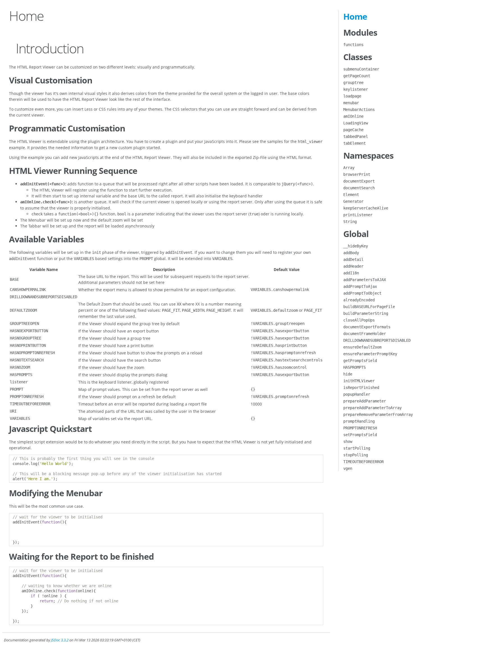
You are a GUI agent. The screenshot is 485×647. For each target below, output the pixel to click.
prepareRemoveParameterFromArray (378, 414)
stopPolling (355, 455)
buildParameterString (365, 313)
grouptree (353, 82)
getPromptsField (360, 360)
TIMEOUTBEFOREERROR (363, 461)
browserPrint (356, 174)
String (350, 221)
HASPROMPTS (354, 367)
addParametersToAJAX (364, 279)
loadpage (352, 96)
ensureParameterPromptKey (370, 354)
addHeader (353, 266)
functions (353, 44)
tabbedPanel (355, 136)
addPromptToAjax (360, 286)
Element (351, 194)
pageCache (353, 129)
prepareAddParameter (364, 401)
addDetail (353, 259)
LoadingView (355, 123)
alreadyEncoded (359, 300)
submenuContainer (361, 69)
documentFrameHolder (364, 333)
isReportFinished (361, 387)
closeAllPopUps (359, 320)
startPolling (356, 448)
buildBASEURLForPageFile (369, 306)
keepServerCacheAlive (365, 208)
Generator (353, 201)
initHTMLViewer (359, 381)
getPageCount (356, 76)
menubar (351, 103)
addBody (351, 252)
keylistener (355, 89)
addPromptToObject (362, 293)
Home (355, 16)
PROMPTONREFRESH (360, 428)
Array (348, 167)
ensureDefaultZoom (362, 347)
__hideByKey (355, 246)
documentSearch (359, 188)
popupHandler (356, 394)
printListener (357, 215)
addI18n (351, 273)
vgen (347, 468)
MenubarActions (359, 109)
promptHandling (359, 421)
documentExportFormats (366, 327)
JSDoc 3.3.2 (59, 640)
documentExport (359, 181)
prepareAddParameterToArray (372, 407)
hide (347, 374)
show (347, 441)
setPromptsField (360, 434)
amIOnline (353, 116)
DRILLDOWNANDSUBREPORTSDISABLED (377, 340)
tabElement (354, 143)
